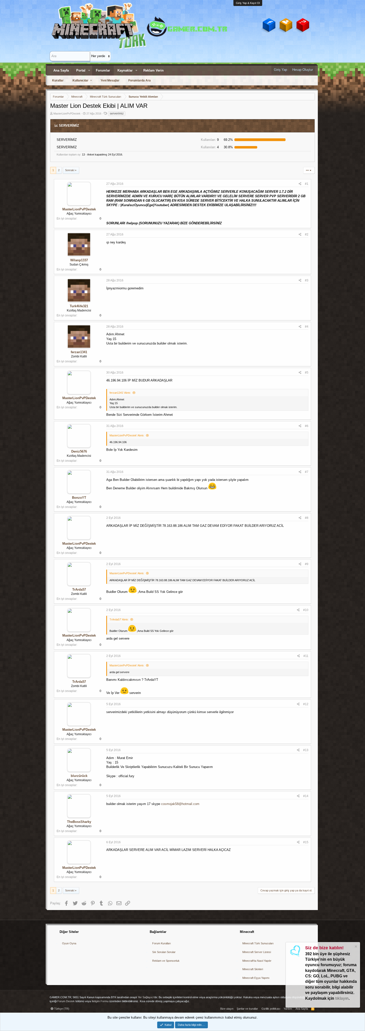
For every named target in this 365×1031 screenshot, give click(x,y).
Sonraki (69, 170)
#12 (305, 704)
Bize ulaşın (226, 1008)
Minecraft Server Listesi (256, 952)
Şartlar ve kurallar (247, 1008)
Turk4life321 (79, 306)
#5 (306, 372)
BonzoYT (79, 497)
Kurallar (58, 80)
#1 (306, 184)
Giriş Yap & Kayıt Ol (248, 2)
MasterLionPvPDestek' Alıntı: (127, 435)
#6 (306, 426)
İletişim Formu (100, 1001)
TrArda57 (79, 589)
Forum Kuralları (161, 943)
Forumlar (103, 70)
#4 (306, 326)
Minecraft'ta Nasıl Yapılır (256, 960)
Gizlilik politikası (270, 1008)
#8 (306, 518)
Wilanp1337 (79, 260)
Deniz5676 (79, 451)
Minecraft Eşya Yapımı (255, 977)
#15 (305, 842)
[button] (89, 70)
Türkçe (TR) (61, 1008)
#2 (306, 234)
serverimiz (117, 113)
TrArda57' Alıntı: (119, 619)
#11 (305, 656)
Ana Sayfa (61, 70)
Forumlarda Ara (139, 80)
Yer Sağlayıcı (146, 997)
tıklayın (342, 998)
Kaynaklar (125, 70)
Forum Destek (66, 1001)
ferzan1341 (79, 352)
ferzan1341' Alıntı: (120, 392)
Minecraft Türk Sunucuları (258, 943)
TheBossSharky (79, 822)
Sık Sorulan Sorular (164, 952)
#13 (305, 750)
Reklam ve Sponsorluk (166, 960)
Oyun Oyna (69, 943)
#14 (305, 796)
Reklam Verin (153, 70)
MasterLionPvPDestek (66, 113)
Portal (80, 70)
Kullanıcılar (80, 80)
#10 (305, 610)
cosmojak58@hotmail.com (180, 804)
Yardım (288, 1008)
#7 (306, 472)
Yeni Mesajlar (110, 80)
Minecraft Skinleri (252, 969)
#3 (306, 280)
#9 (306, 564)
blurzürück (79, 776)
